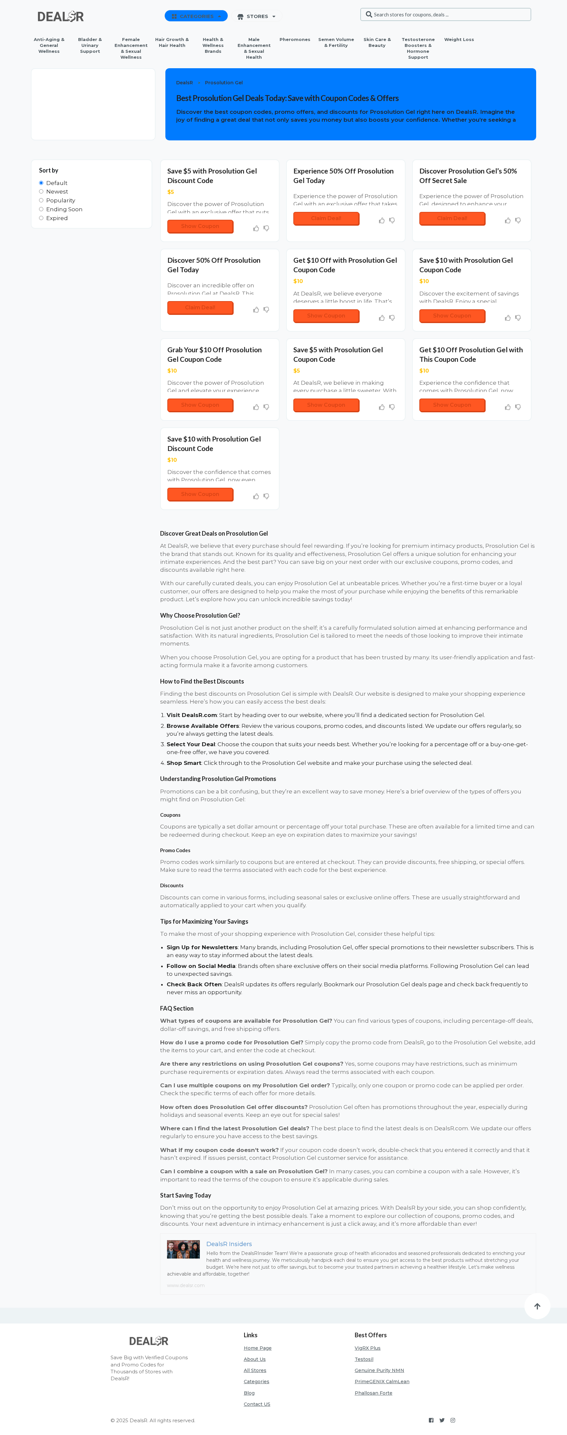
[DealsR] (62, 16)
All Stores (255, 1370)
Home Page (258, 1348)
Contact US (257, 1404)
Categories (256, 1381)
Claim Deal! (326, 218)
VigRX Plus (368, 1348)
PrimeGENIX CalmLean (382, 1381)
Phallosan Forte (373, 1393)
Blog (249, 1393)
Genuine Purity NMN (379, 1370)
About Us (255, 1359)
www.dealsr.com (186, 1285)
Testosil (364, 1359)
